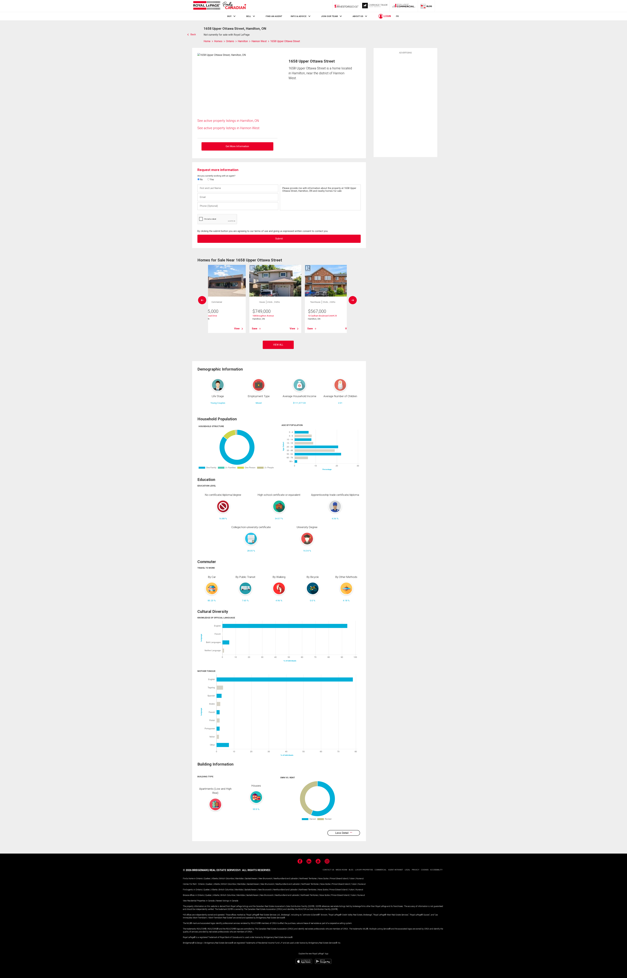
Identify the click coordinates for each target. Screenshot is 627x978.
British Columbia (226, 878)
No (201, 179)
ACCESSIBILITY (436, 870)
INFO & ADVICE (298, 16)
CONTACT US (328, 870)
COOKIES (424, 870)
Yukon (352, 878)
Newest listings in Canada (227, 901)
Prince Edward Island (339, 878)
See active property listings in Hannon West (228, 128)
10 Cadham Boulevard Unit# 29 (322, 316)
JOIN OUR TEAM (329, 16)
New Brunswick (265, 878)
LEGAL (407, 870)
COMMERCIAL (380, 870)
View (237, 328)
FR (397, 16)
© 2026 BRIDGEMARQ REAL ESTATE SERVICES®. (212, 870)
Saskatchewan (251, 878)
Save (254, 328)
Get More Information (237, 146)
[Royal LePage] (219, 6)
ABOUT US (358, 16)
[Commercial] (404, 6)
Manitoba (239, 878)
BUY (229, 16)
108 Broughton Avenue (263, 316)
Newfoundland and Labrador (285, 878)
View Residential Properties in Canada (199, 901)
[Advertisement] (405, 105)
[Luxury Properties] (375, 6)
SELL (248, 16)
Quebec (207, 878)
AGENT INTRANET (395, 870)
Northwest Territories (308, 878)
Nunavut (360, 878)
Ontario (199, 878)
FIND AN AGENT (274, 16)
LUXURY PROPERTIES (364, 870)
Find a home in (189, 878)
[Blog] (426, 6)
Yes (211, 179)
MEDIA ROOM (341, 870)
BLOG (351, 870)
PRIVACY (415, 870)
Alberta (215, 878)
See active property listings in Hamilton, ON (228, 121)
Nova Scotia (323, 878)
